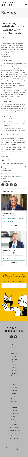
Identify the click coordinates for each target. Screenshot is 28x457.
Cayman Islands (11, 174)
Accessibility (14, 413)
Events (14, 362)
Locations (14, 353)
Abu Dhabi (14, 401)
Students (14, 373)
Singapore (14, 399)
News (14, 356)
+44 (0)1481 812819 (8, 221)
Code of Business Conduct (14, 433)
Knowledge (14, 359)
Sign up (14, 286)
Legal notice (14, 422)
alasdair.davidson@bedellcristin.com (13, 218)
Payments (14, 376)
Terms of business (14, 427)
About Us (14, 365)
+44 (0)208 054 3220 (9, 258)
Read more (14, 225)
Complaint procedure (14, 430)
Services (14, 351)
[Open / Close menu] (26, 4)
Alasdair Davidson (9, 213)
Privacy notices (14, 438)
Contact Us (14, 411)
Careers (14, 367)
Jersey (14, 393)
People (14, 348)
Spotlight (14, 416)
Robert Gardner (9, 250)
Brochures (14, 419)
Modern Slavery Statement (14, 436)
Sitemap (14, 370)
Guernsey (14, 390)
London (14, 396)
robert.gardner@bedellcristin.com (13, 256)
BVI (14, 385)
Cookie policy (14, 424)
